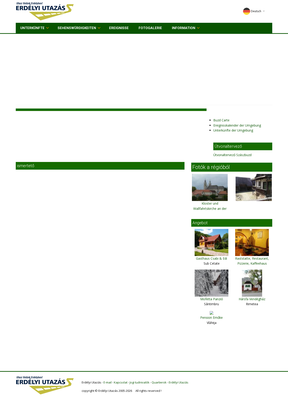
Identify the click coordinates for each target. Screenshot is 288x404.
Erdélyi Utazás (178, 382)
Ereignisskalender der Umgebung (237, 125)
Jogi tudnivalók (139, 382)
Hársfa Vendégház (252, 299)
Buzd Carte (221, 120)
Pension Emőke (211, 317)
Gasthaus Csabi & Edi (211, 258)
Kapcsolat (120, 382)
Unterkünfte (32, 28)
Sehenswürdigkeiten (77, 28)
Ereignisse (119, 28)
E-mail (108, 382)
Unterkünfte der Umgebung (233, 130)
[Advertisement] (144, 67)
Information (183, 28)
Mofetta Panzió (211, 299)
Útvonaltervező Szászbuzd (232, 155)
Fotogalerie (150, 28)
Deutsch (256, 11)
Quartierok (159, 382)
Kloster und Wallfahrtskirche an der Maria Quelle (210, 208)
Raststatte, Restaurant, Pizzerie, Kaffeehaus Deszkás (252, 263)
